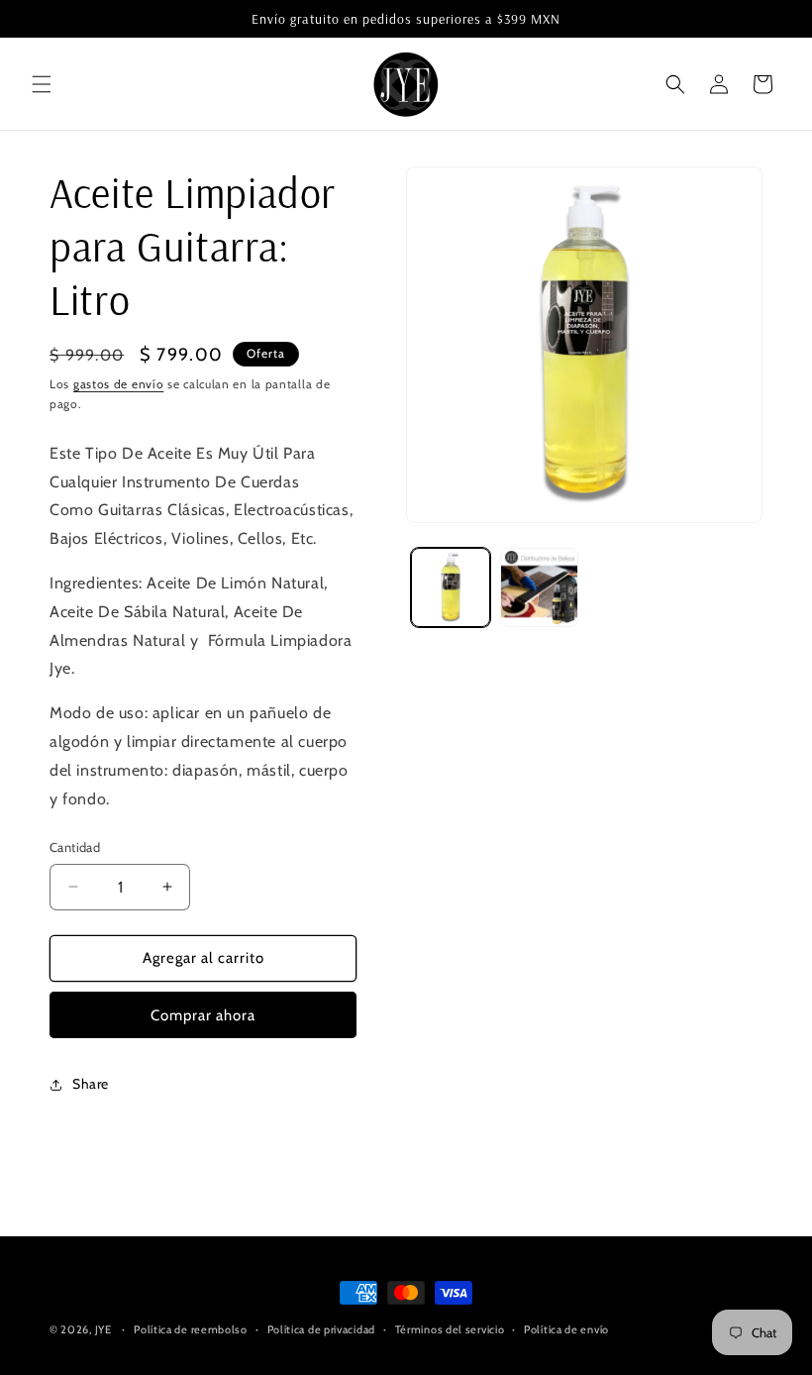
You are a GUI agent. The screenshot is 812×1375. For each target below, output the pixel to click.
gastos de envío (118, 383)
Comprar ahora (203, 1015)
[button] (41, 84)
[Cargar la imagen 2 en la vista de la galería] (539, 587)
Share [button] (90, 1084)
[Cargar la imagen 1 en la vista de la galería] (450, 587)
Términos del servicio (450, 1329)
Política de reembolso (191, 1329)
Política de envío (566, 1329)
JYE (105, 1329)
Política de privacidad (321, 1329)
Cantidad (75, 847)
